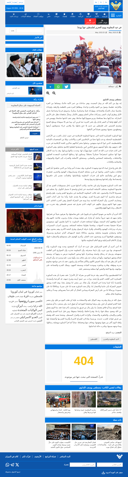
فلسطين (93, 339)
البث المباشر (10, 93)
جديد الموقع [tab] (34, 149)
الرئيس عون (28, 321)
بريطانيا (25, 306)
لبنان (37, 292)
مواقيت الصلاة (38, 16)
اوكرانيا (14, 306)
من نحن (21, 2)
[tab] (24, 105)
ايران (19, 305)
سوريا (31, 301)
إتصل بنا (15, 2)
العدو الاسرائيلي (29, 317)
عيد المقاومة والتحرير (110, 339)
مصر (41, 292)
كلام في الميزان (11, 456)
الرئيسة (104, 16)
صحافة (111, 86)
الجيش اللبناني (19, 321)
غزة (26, 296)
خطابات (72, 16)
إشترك (66, 465)
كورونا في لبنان (26, 291)
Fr (101, 2)
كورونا (14, 291)
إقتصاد (64, 16)
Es (106, 2)
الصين (39, 320)
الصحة (34, 321)
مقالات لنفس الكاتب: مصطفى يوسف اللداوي (100, 387)
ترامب (30, 306)
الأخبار (97, 16)
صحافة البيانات (26, 16)
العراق (33, 313)
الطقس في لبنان (14, 317)
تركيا (36, 306)
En (96, 2)
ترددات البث (14, 16)
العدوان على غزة (25, 314)
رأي (116, 86)
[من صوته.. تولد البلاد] (24, 221)
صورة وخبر (38, 206)
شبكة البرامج (50, 456)
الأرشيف (9, 2)
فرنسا (31, 296)
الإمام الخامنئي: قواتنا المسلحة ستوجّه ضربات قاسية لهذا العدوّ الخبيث (21, 156)
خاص (48, 16)
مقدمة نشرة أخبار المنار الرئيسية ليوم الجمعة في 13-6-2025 (20, 166)
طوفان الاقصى (19, 296)
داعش (16, 301)
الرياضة (80, 16)
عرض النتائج (24, 138)
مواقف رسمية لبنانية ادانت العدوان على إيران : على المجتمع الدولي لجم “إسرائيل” (20, 197)
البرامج (88, 16)
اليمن (39, 310)
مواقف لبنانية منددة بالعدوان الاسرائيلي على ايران (22, 187)
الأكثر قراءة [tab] (15, 149)
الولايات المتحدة (27, 310)
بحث (12, 31)
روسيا (23, 301)
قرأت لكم (26, 456)
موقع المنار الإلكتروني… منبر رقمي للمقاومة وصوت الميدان (20, 177)
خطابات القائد (37, 50)
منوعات (56, 16)
